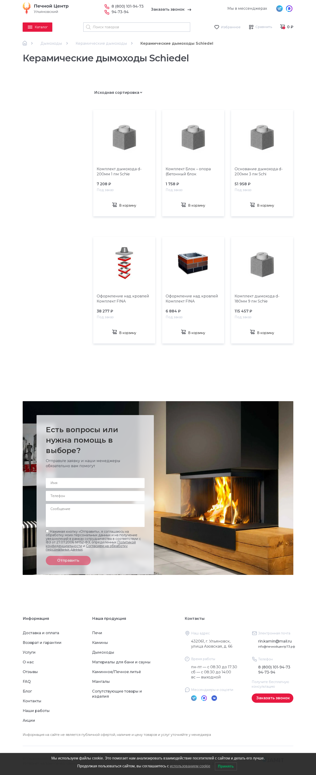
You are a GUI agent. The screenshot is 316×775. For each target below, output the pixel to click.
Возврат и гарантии (42, 642)
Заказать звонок (168, 9)
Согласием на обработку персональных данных (87, 547)
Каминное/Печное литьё (116, 672)
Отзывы (30, 672)
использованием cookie (190, 766)
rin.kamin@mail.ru (275, 641)
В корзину (127, 205)
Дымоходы (51, 43)
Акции (29, 720)
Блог (27, 691)
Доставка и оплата (41, 633)
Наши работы (36, 711)
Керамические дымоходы (101, 43)
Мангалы (101, 681)
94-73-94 (120, 12)
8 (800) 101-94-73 (128, 6)
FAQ (27, 681)
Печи (97, 633)
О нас (28, 662)
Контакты (32, 701)
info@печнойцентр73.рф (276, 646)
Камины (100, 642)
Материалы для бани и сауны (121, 662)
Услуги (29, 652)
